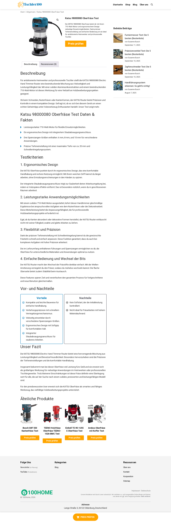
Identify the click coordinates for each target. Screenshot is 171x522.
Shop (127, 4)
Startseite (118, 4)
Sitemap (126, 481)
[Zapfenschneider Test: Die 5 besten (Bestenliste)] (118, 70)
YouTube (23, 472)
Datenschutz (146, 491)
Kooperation (128, 476)
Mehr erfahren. (146, 496)
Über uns (144, 4)
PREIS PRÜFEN (87, 517)
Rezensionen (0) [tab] (49, 64)
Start (22, 12)
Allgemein (30, 12)
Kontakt (126, 472)
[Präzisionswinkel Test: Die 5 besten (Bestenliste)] (118, 54)
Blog (135, 4)
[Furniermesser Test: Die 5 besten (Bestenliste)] (118, 38)
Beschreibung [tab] (30, 64)
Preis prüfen (76, 43)
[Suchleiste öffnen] (151, 4)
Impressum (136, 491)
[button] (57, 20)
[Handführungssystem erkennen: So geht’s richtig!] (118, 86)
